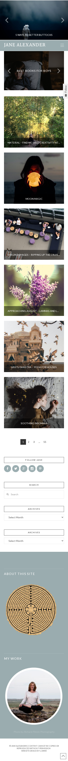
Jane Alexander (24, 45)
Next (60, 20)
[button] (62, 45)
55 (44, 442)
